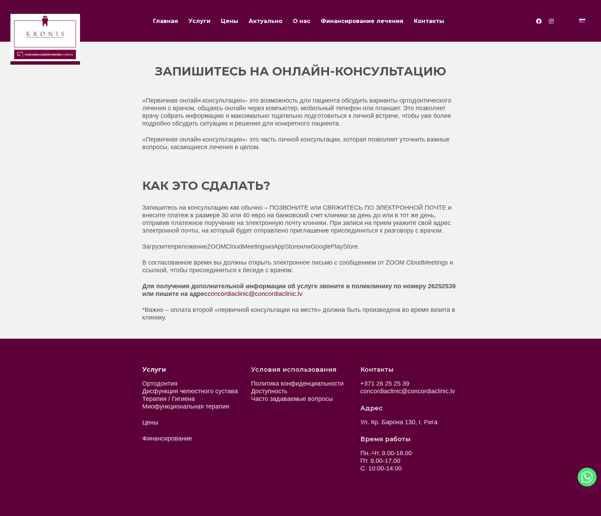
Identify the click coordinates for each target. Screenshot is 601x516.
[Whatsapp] (587, 477)
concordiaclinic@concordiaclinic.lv (255, 293)
